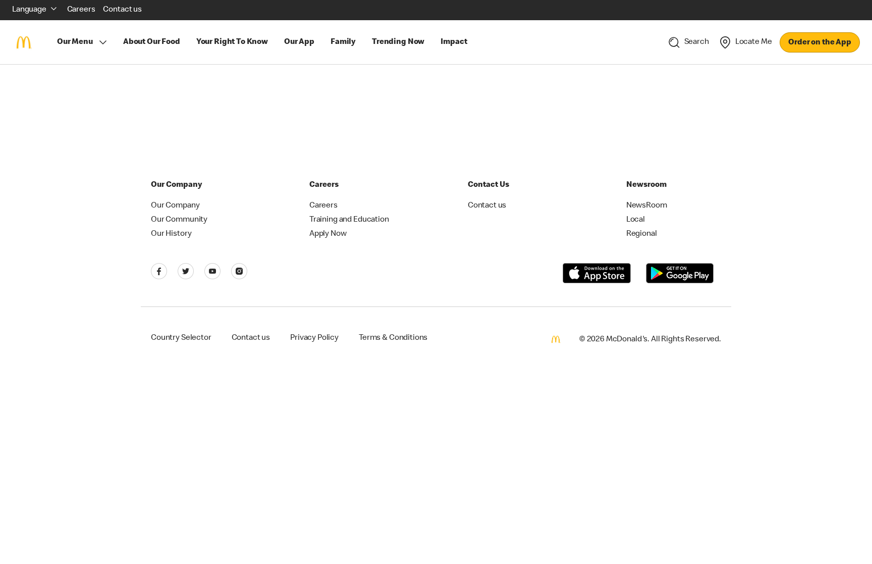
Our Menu (75, 42)
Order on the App (819, 43)
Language (29, 10)
